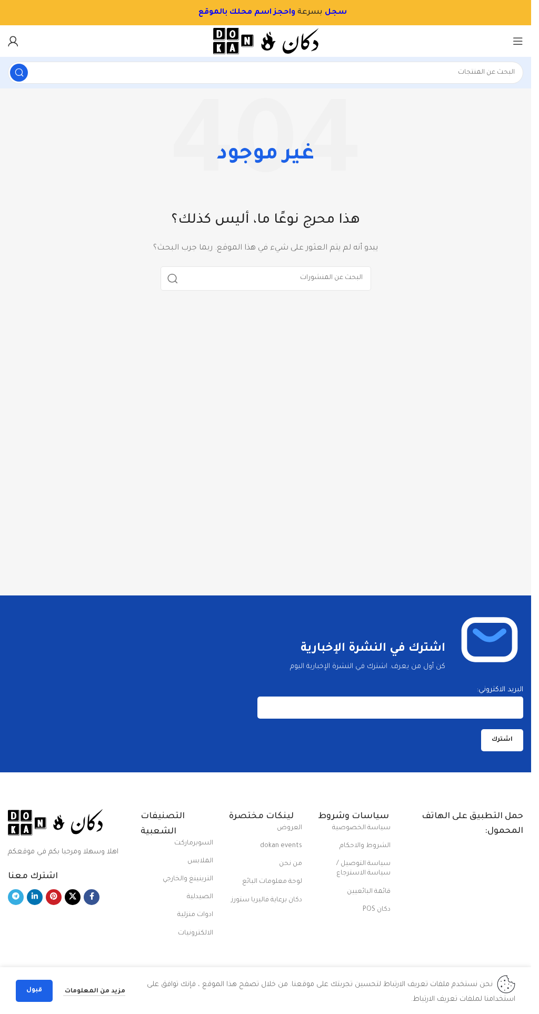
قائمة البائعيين (369, 892)
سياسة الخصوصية (361, 828)
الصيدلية (200, 897)
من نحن (290, 864)
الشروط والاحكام (365, 846)
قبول (34, 990)
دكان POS (377, 909)
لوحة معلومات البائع (272, 882)
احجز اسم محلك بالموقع (237, 12)
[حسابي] (13, 41)
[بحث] (19, 73)
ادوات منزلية (195, 915)
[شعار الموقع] (266, 41)
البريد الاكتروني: (500, 690)
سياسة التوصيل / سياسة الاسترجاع (363, 868)
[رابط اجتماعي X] (73, 897)
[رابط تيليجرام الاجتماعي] (16, 897)
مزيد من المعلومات (94, 991)
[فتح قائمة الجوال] (517, 41)
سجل (328, 12)
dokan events (281, 846)
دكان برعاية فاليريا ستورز (266, 900)
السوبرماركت (193, 843)
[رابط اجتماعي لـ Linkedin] (35, 897)
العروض (289, 828)
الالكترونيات (195, 933)
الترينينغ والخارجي (188, 879)
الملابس (200, 861)
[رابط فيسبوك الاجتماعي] (91, 897)
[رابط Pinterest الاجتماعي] (54, 897)
